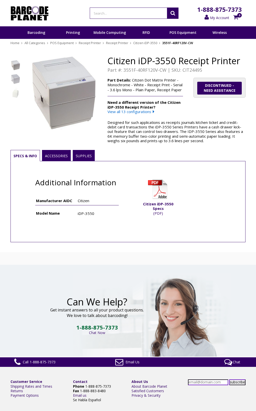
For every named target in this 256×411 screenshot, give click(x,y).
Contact (80, 381)
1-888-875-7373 (219, 9)
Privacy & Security (146, 395)
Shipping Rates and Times (31, 386)
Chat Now (97, 332)
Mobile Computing (110, 32)
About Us (140, 381)
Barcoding (36, 32)
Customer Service (26, 381)
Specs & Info (25, 155)
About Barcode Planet (149, 386)
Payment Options (24, 395)
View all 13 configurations (129, 111)
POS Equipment (183, 32)
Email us (79, 395)
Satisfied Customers (148, 390)
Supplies (84, 155)
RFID (146, 32)
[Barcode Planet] (29, 13)
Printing (73, 32)
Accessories (56, 155)
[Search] (172, 13)
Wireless (219, 32)
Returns (16, 390)
